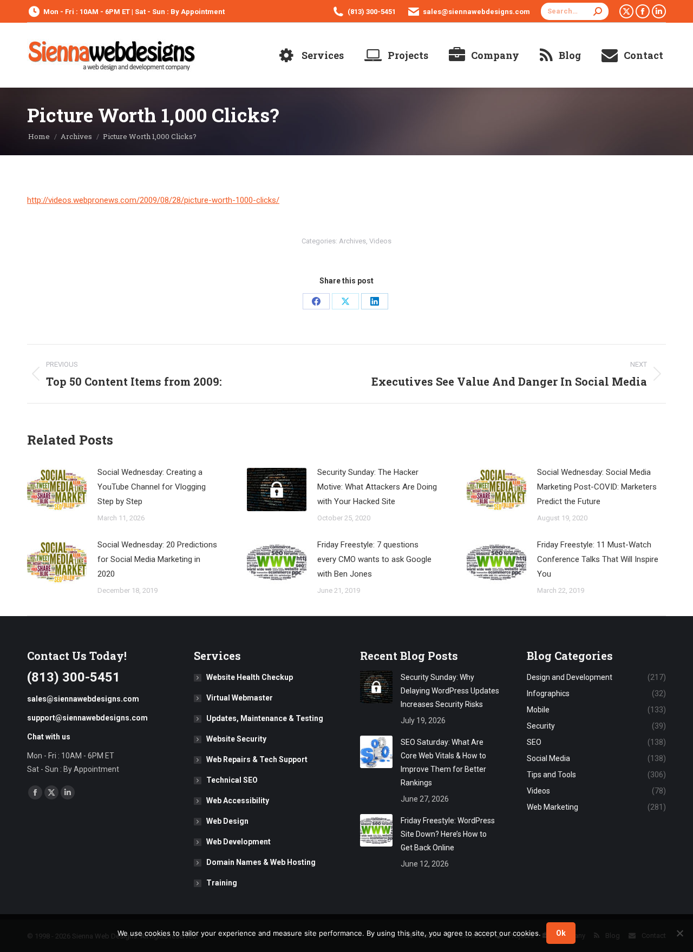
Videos (380, 241)
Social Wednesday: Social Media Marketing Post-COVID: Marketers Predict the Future (597, 486)
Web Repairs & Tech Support (257, 759)
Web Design (227, 821)
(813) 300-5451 (372, 12)
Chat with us (48, 736)
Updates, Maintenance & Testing (264, 718)
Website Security (236, 739)
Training (221, 882)
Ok (561, 933)
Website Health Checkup (249, 677)
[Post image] (57, 489)
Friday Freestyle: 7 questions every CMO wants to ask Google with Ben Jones (374, 559)
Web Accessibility (237, 800)
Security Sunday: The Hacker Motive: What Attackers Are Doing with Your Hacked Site (377, 486)
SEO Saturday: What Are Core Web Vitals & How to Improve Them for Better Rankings (443, 762)
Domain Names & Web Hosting (261, 862)
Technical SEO (232, 780)
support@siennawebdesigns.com (87, 717)
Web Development (238, 841)
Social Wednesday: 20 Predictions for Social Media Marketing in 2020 (157, 559)
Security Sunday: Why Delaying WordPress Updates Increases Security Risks (450, 691)
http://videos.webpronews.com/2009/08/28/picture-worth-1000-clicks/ (153, 200)
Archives (352, 241)
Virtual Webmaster (239, 697)
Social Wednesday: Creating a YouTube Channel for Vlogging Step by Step (151, 486)
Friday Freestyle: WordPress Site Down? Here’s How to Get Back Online (448, 834)
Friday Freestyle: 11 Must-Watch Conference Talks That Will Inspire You (597, 559)
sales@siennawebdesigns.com (476, 12)
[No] (679, 933)
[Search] (597, 11)
